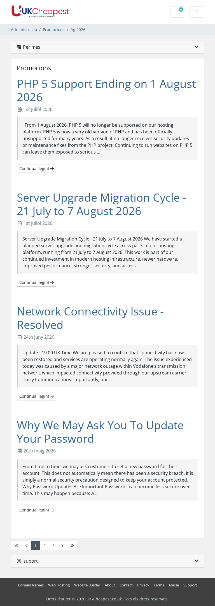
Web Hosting (59, 585)
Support (190, 585)
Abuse (174, 585)
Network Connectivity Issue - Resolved (90, 317)
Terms (159, 585)
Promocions (54, 29)
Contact (126, 585)
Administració (24, 29)
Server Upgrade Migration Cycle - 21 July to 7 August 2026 (101, 204)
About (110, 585)
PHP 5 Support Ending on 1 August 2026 (106, 90)
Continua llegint (34, 168)
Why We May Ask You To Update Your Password (100, 431)
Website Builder (87, 585)
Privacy (143, 585)
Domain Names (31, 585)
